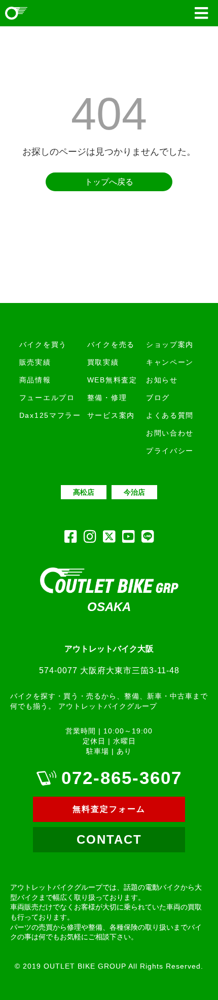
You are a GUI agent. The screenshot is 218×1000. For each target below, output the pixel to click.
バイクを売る (111, 344)
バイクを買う (43, 344)
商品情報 (35, 380)
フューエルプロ (47, 398)
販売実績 (35, 362)
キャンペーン (170, 362)
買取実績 (103, 362)
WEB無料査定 (112, 380)
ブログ (158, 398)
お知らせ (162, 380)
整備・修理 (107, 398)
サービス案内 (111, 415)
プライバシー (170, 451)
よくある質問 (170, 415)
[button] (201, 13)
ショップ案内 (170, 344)
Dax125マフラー (50, 415)
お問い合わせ (170, 433)
